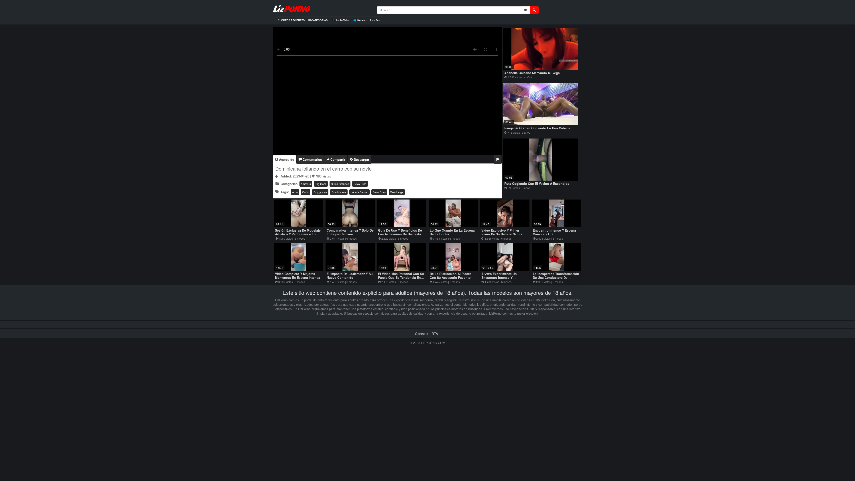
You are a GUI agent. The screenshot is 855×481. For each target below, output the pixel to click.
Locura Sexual (359, 192)
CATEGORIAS (319, 20)
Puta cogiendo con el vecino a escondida (536, 183)
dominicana (339, 192)
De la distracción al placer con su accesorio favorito (450, 275)
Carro (305, 192)
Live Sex (375, 20)
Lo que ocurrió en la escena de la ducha (452, 232)
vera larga (396, 192)
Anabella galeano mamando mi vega (532, 73)
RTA (435, 333)
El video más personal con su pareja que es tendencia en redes (401, 277)
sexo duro (360, 184)
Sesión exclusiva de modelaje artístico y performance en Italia (298, 234)
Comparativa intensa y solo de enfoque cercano (350, 232)
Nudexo (361, 20)
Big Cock (321, 184)
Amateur (306, 184)
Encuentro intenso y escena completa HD (554, 232)
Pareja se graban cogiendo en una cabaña (537, 128)
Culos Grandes (340, 184)
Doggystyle (320, 192)
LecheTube (342, 20)
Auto (295, 192)
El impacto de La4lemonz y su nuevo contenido (350, 275)
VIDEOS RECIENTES (292, 20)
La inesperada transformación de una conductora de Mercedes (556, 277)
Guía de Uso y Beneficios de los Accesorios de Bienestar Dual (400, 234)
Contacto (421, 333)
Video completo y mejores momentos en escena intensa (297, 275)
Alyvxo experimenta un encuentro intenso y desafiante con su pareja (500, 277)
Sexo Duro (379, 192)
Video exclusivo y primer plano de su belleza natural (502, 232)
